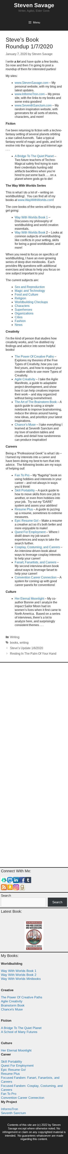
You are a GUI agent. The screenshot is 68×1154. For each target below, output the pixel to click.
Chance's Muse (12, 1009)
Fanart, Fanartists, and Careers (35, 562)
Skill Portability (25, 490)
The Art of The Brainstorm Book (36, 402)
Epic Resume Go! (26, 520)
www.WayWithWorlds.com (35, 200)
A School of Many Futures (19, 1032)
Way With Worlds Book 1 (31, 217)
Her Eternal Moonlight (29, 598)
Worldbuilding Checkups (31, 302)
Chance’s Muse (25, 424)
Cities (18, 317)
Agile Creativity (25, 379)
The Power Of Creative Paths (34, 356)
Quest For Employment (30, 532)
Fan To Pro (22, 475)
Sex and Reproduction (30, 287)
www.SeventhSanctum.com (33, 105)
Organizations (24, 313)
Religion (20, 298)
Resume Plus (24, 509)
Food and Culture (26, 294)
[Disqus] (34, 715)
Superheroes (23, 309)
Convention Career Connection (35, 577)
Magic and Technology (30, 290)
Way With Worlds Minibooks (21, 979)
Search (6, 895)
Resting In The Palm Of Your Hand (33, 653)
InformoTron (9, 1109)
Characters (22, 305)
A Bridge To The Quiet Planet (34, 156)
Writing (14, 637)
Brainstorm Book (13, 1005)
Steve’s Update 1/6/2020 (26, 648)
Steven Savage (34, 5)
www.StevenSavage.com (31, 82)
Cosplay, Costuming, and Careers (37, 547)
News (18, 324)
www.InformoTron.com (30, 94)
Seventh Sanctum (13, 1113)
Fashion (20, 321)
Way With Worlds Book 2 (18, 975)
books (14, 642)
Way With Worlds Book (30, 232)
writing (24, 642)
